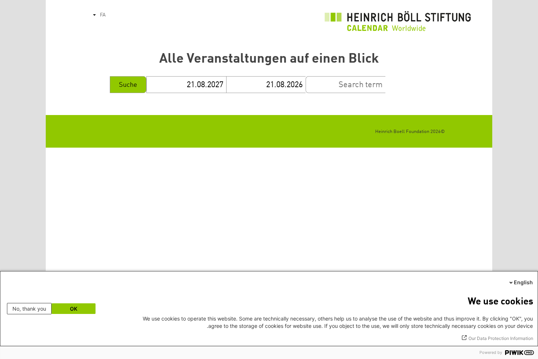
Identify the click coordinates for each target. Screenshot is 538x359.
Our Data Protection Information (500, 338)
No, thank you (29, 309)
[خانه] (398, 23)
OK (73, 309)
